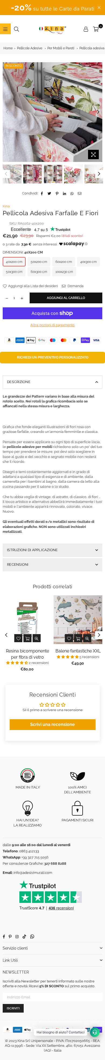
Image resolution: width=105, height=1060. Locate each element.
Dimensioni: (23, 252)
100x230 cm (64, 272)
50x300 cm (14, 272)
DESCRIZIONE (18, 382)
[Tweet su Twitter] (50, 193)
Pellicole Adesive (29, 48)
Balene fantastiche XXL (78, 651)
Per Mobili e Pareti (60, 48)
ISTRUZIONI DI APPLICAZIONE (32, 550)
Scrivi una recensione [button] (52, 724)
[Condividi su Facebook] (42, 193)
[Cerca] (16, 29)
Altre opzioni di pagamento (52, 325)
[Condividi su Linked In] (65, 193)
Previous (7, 112)
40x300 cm (88, 262)
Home (8, 48)
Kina (6, 206)
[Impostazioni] (86, 29)
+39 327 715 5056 (35, 857)
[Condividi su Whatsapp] (72, 193)
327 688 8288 (55, 863)
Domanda (75, 286)
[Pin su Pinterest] (57, 193)
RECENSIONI (18, 564)
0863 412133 (29, 851)
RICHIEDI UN (52, 357)
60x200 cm (63, 262)
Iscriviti (13, 1008)
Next (98, 112)
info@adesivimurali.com (32, 873)
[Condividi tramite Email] (80, 193)
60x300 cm (39, 272)
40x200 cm (14, 262)
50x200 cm (39, 262)
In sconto (13, 66)
